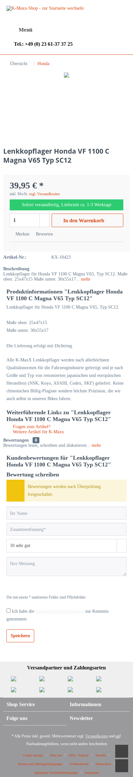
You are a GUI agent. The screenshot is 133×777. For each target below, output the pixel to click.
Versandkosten (96, 736)
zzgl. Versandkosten (44, 194)
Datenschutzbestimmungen (60, 611)
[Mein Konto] (85, 30)
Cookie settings (33, 755)
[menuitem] (19, 30)
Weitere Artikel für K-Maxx (38, 431)
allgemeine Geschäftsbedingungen (56, 772)
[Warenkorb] (101, 30)
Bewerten (44, 234)
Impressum (92, 772)
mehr (85, 279)
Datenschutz (103, 764)
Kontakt (101, 755)
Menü (25, 30)
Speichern (20, 635)
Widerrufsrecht (79, 764)
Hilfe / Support (78, 755)
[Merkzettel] (70, 30)
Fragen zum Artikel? (31, 426)
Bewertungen (16, 440)
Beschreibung (16, 268)
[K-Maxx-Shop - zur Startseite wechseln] (45, 17)
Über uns (56, 755)
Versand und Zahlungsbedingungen (40, 764)
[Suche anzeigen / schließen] (54, 30)
